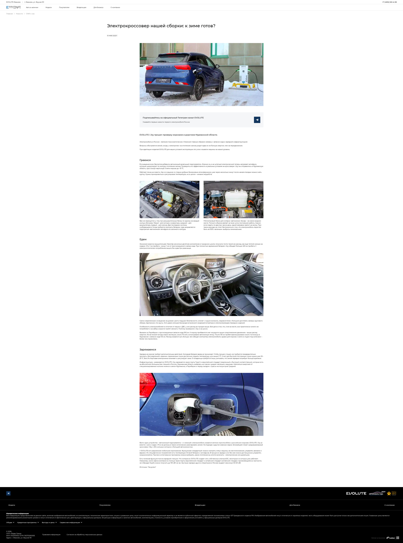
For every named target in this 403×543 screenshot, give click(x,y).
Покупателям (64, 7)
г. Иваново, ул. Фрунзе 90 (34, 2)
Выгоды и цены (48, 522)
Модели (49, 7)
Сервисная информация (70, 522)
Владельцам (81, 7)
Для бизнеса (98, 7)
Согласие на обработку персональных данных (84, 535)
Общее (9, 522)
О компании (115, 7)
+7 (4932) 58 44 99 (389, 2)
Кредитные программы (27, 522)
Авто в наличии (32, 7)
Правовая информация (51, 535)
